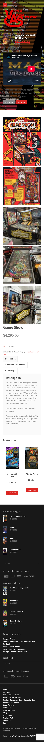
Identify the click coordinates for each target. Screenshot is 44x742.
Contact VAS (8, 718)
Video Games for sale (11, 695)
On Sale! (6, 644)
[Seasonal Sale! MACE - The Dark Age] (7, 43)
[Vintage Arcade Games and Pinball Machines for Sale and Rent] (20, 18)
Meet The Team (9, 710)
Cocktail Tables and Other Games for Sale (19, 641)
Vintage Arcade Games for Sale (15, 651)
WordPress (16, 736)
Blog (5, 713)
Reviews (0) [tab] (10, 370)
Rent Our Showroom (11, 702)
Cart (4, 723)
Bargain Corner (9, 639)
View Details (9, 102)
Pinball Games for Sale (12, 646)
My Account (7, 715)
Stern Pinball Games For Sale (14, 649)
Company (6, 708)
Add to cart (21, 102)
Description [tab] (10, 358)
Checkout (7, 720)
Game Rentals (8, 705)
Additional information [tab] (15, 364)
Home (5, 689)
